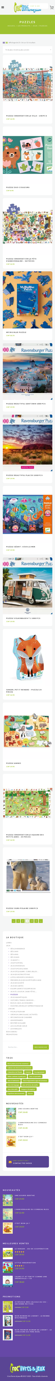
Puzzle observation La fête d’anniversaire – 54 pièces (21, 260)
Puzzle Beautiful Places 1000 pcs (24, 475)
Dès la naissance (17, 949)
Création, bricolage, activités (23, 1014)
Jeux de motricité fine (20, 974)
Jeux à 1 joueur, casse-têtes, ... (23, 991)
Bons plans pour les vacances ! (18, 1063)
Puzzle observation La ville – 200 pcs (26, 116)
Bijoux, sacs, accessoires (21, 1003)
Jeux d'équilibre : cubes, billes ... (24, 971)
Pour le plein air (17, 1012)
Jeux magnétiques (18, 997)
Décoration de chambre (21, 1017)
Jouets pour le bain (19, 969)
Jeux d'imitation (17, 966)
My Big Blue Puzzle (16, 332)
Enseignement (39, 1072)
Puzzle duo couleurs (18, 187)
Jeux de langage (13, 1085)
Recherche (41, 1047)
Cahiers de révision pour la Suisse (19, 1068)
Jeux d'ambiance (13, 1080)
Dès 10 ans (14, 957)
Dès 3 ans (14, 951)
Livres (8, 943)
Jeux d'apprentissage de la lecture (35, 1080)
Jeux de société (17, 983)
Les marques (16, 1029)
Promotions (11, 1034)
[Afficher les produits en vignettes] (4, 43)
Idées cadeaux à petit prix (17, 1076)
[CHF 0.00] (51, 8)
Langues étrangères (28, 1089)
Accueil (11, 26)
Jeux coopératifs (35, 1076)
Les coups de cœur (18, 1026)
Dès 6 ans (14, 954)
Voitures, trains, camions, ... (22, 1000)
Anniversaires (16, 1020)
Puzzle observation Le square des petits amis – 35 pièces (25, 836)
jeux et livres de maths (30, 1085)
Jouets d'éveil (16, 963)
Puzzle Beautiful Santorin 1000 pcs (26, 404)
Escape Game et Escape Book (23, 989)
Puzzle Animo (13, 763)
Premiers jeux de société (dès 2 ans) (25, 980)
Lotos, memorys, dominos (21, 977)
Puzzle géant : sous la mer (20, 547)
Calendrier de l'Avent (15, 1072)
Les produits (24, 26)
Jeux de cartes (16, 986)
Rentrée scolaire (18, 1023)
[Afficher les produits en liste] (7, 43)
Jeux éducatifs (13, 1089)
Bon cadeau (11, 1032)
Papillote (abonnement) (16, 1093)
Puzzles (14, 994)
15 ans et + (14, 960)
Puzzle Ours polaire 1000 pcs (22, 908)
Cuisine (28, 1072)
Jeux (35, 26)
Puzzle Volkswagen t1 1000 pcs (23, 618)
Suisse (30, 1093)
